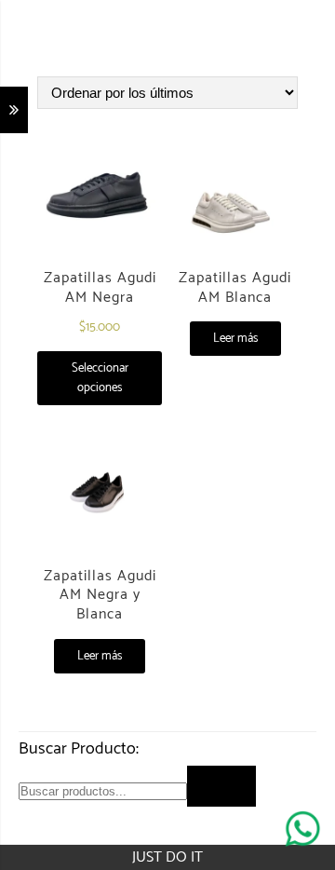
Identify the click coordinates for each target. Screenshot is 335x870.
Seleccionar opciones (100, 378)
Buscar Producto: (79, 749)
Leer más (235, 338)
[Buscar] (221, 786)
